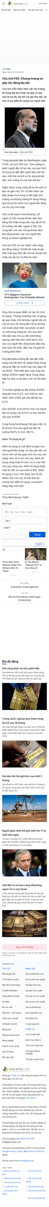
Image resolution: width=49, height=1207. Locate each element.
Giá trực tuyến (19, 10)
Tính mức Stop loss (34, 1045)
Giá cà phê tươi (34, 1171)
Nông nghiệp (8, 1040)
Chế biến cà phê (9, 1024)
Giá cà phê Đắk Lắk (36, 1198)
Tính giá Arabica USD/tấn (32, 1052)
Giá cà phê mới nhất (36, 1191)
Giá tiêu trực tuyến (33, 990)
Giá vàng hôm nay (33, 1013)
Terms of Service (36, 1151)
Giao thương (7, 1051)
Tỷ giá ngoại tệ (32, 1024)
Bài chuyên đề (8, 974)
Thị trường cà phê (10, 979)
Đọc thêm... (31, 1098)
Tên (7, 521)
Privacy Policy (16, 1151)
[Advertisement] (24, 39)
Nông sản (6, 1029)
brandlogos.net (27, 1160)
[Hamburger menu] (4, 3)
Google (5, 1151)
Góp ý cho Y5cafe (24, 947)
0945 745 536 (27, 1138)
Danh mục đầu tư (33, 1040)
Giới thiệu (43, 3)
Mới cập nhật (8, 1057)
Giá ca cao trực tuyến (35, 1001)
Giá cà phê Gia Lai (12, 1182)
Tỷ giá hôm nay (11, 1186)
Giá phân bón (31, 1018)
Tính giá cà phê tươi (34, 1059)
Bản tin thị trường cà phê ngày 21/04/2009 (25, 598)
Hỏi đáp (5, 1001)
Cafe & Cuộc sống (10, 1046)
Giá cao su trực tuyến (35, 996)
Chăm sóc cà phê (10, 1018)
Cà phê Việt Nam (10, 990)
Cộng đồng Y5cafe (10, 996)
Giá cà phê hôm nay (34, 974)
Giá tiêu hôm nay (35, 10)
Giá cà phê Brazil (33, 1007)
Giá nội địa (5, 10)
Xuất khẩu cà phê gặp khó (25, 587)
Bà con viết (7, 1007)
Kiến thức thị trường (11, 985)
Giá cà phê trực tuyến (35, 979)
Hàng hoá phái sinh (10, 1035)
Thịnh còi (15, 1075)
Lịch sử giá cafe (32, 1034)
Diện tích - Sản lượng (11, 1013)
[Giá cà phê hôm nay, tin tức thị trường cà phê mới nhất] (18, 3)
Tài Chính (6, 69)
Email (7, 528)
